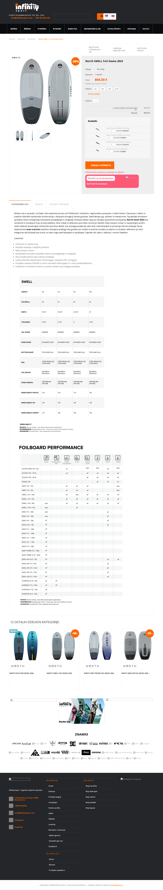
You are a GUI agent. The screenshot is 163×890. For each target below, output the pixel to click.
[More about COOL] (62, 743)
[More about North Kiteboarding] (123, 752)
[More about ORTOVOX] (34, 758)
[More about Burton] (35, 743)
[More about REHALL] (76, 758)
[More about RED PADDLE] (58, 758)
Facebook (19, 827)
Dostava (52, 791)
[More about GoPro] (135, 743)
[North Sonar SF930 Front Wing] (97, 129)
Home (51, 786)
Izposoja (131, 29)
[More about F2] (111, 743)
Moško (14, 29)
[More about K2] (35, 752)
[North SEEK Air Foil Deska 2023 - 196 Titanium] (137, 645)
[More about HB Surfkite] (14, 752)
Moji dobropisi (91, 791)
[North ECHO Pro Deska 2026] (25, 645)
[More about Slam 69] (93, 758)
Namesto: (89, 74)
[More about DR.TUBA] (93, 743)
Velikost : (89, 89)
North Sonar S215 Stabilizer (117, 149)
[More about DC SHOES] (73, 743)
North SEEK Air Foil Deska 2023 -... (135, 673)
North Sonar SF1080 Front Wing (118, 135)
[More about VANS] (129, 758)
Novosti (52, 865)
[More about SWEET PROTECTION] (116, 758)
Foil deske (31, 39)
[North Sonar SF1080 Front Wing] (97, 136)
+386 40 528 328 (20, 806)
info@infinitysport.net (25, 813)
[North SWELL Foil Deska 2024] (19, 135)
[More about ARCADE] (16, 743)
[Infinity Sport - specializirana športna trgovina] (27, 7)
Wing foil (72, 29)
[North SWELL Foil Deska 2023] (63, 645)
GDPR (51, 813)
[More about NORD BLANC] (108, 752)
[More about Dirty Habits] (83, 743)
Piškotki (52, 819)
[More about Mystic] (96, 752)
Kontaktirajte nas (56, 841)
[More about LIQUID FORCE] (65, 752)
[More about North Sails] (138, 752)
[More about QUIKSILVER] (45, 758)
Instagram (19, 820)
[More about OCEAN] (24, 758)
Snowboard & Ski (92, 29)
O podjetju (53, 802)
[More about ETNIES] (103, 743)
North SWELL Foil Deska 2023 (59, 673)
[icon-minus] (105, 101)
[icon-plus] (101, 101)
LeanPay (52, 824)
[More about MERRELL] (75, 752)
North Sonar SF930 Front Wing (118, 128)
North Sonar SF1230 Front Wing (118, 142)
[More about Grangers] (145, 743)
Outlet (145, 29)
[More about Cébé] (44, 743)
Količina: (88, 101)
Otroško (42, 29)
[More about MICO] (86, 752)
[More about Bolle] (26, 743)
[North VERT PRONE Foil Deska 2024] (100, 645)
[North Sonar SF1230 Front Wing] (97, 143)
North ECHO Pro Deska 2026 (21, 673)
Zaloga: (88, 69)
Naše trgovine (54, 835)
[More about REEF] (68, 758)
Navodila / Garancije (57, 830)
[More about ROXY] (84, 758)
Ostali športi (114, 29)
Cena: (87, 80)
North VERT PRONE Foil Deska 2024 (99, 673)
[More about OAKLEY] (149, 752)
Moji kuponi (90, 808)
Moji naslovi (90, 797)
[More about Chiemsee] (52, 743)
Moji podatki (91, 802)
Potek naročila (54, 808)
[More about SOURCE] (102, 758)
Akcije (51, 859)
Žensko (27, 29)
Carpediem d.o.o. (116, 885)
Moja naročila (91, 786)
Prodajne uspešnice (57, 870)
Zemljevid (53, 846)
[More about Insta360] (25, 752)
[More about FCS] (118, 743)
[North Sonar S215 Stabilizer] (97, 150)
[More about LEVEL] (55, 752)
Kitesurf (57, 29)
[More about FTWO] (127, 743)
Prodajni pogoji (55, 797)
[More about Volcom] (137, 758)
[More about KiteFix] (45, 752)
